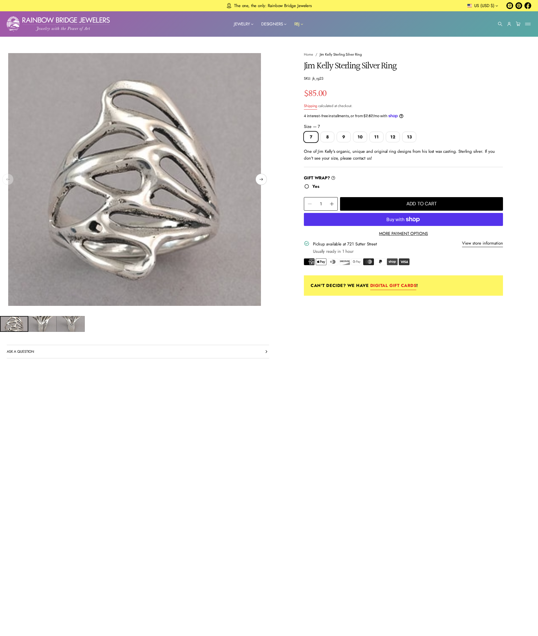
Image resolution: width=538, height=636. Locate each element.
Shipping (310, 105)
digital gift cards (393, 285)
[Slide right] (261, 179)
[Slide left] (8, 179)
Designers (272, 24)
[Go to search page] (500, 24)
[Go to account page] (509, 24)
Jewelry (242, 24)
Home (308, 54)
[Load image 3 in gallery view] (70, 324)
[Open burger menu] (527, 24)
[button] (500, 24)
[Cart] (518, 24)
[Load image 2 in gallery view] (42, 324)
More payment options (403, 233)
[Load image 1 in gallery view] (14, 324)
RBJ (297, 24)
